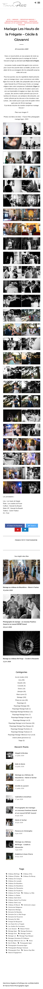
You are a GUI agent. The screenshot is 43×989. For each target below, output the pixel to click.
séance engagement (15, 952)
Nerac (31, 940)
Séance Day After (29, 950)
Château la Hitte (29, 893)
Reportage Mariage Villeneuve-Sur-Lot (20, 735)
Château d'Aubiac (14, 876)
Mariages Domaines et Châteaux (18, 938)
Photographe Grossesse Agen (17, 945)
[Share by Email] (25, 530)
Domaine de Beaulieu (15, 912)
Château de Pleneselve (15, 888)
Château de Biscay (29, 876)
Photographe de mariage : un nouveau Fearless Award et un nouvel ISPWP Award (26, 810)
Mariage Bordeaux (26, 931)
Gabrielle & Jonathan (23, 797)
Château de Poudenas (15, 890)
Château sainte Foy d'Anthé (17, 900)
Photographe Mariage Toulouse (18, 948)
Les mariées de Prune (15, 503)
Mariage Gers (12, 933)
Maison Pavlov (25, 929)
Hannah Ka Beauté (15, 506)
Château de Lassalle (14, 881)
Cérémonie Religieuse (15, 907)
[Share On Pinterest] (18, 530)
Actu (8, 19)
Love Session (12, 929)
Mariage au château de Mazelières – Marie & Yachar (21, 587)
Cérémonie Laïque (29, 905)
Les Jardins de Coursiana (16, 926)
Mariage (15, 19)
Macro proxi (20, 694)
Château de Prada (14, 893)
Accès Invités (19, 677)
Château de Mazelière (15, 883)
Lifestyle (20, 691)
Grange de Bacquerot (15, 921)
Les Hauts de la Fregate (16, 924)
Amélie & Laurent (22, 786)
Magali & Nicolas (21, 753)
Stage (20, 740)
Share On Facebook (15, 525)
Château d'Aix (27, 874)
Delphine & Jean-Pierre (24, 854)
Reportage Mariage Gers (20, 714)
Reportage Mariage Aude (20, 709)
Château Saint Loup (14, 902)
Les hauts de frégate (13, 501)
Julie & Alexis (20, 764)
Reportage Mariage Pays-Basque (20, 726)
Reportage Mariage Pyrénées (20, 729)
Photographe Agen (26, 943)
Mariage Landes (25, 933)
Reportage (20, 703)
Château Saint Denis (14, 898)
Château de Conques (15, 878)
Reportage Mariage (27, 19)
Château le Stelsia (14, 895)
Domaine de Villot (14, 919)
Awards (20, 683)
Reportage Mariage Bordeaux (16, 21)
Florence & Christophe (23, 831)
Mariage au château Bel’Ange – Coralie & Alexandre (21, 658)
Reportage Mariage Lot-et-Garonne (20, 723)
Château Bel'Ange (14, 874)
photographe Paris (14, 950)
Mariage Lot (12, 936)
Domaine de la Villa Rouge (17, 914)
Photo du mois (20, 700)
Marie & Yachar (21, 820)
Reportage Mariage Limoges (20, 717)
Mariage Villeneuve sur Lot (16, 940)
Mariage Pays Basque (26, 936)
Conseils (20, 686)
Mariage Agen (12, 931)
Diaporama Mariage (14, 909)
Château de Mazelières (15, 886)
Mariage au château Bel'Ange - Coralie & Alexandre (23, 844)
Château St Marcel (14, 905)
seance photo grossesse (20, 737)
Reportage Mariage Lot (20, 720)
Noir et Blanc (12, 943)
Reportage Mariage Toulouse (20, 732)
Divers (20, 688)
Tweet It (33, 525)
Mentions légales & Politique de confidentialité (21, 983)
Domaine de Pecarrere (15, 917)
